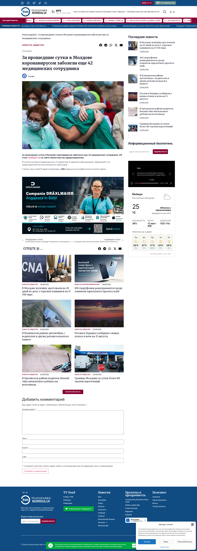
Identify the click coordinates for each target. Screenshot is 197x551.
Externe (101, 506)
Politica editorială (132, 505)
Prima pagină (29, 34)
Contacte (156, 497)
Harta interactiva (159, 500)
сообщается (34, 158)
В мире (91, 12)
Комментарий (29, 409)
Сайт (24, 457)
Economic (102, 510)
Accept (147, 542)
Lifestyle (101, 513)
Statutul (128, 515)
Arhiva (155, 503)
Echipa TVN (68, 497)
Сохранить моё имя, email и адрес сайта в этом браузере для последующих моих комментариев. (68, 466)
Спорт (114, 12)
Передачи (121, 12)
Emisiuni (101, 522)
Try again (151, 179)
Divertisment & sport (106, 519)
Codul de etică (131, 508)
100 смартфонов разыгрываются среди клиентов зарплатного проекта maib (157, 61)
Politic (100, 503)
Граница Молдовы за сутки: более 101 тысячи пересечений (116, 26)
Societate (102, 500)
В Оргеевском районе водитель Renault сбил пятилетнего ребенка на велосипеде (55, 26)
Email (25, 447)
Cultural (101, 516)
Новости (77, 12)
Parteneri (67, 500)
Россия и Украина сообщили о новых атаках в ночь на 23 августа (156, 96)
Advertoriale (103, 526)
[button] (192, 524)
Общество (84, 12)
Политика (98, 12)
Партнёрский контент (152, 12)
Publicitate (67, 503)
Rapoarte (129, 511)
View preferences (184, 542)
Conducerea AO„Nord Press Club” (136, 500)
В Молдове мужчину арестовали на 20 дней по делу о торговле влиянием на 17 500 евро (46, 291)
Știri (99, 497)
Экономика (107, 12)
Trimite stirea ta (158, 506)
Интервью (131, 12)
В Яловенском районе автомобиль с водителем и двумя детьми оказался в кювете (45, 336)
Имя (24, 438)
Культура (139, 12)
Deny (166, 542)
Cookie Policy (164, 547)
